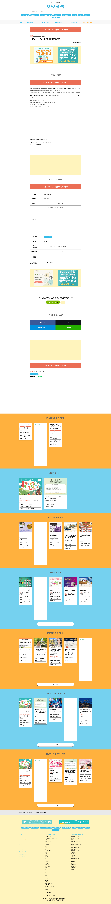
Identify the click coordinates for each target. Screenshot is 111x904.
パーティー (47, 849)
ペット (46, 889)
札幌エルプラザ (57, 15)
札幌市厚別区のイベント (76, 846)
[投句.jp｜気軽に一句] (43, 278)
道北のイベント (74, 866)
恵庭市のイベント (74, 856)
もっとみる (55, 624)
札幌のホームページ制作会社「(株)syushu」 (56, 900)
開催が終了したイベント (24, 847)
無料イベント (48, 839)
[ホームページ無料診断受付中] (43, 55)
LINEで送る (68, 327)
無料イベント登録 (87, 22)
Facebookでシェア (42, 322)
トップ (20, 22)
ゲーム (46, 878)
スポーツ (47, 861)
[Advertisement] (55, 123)
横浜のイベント (54, 899)
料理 (46, 858)
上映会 (46, 880)
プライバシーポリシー (24, 851)
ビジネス (47, 844)
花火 (46, 894)
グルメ (46, 853)
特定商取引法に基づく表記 (24, 854)
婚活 (46, 852)
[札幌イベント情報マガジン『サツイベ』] (55, 6)
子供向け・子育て (48, 841)
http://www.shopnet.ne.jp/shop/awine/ (53, 251)
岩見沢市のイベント (75, 858)
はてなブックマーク (42, 327)
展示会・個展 (48, 860)
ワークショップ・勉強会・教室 (51, 838)
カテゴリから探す (73, 22)
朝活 (46, 888)
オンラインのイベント (61, 899)
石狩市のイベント (74, 861)
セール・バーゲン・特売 (50, 895)
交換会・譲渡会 (48, 892)
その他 (46, 881)
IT (45, 869)
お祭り (46, 874)
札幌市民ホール (56, 17)
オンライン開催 (74, 869)
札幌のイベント (48, 899)
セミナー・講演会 (47, 236)
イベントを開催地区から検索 (76, 834)
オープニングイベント (49, 886)
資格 (46, 867)
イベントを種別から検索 (49, 834)
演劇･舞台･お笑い (48, 877)
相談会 (46, 863)
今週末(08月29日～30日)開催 (46, 15)
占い (46, 855)
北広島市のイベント (75, 860)
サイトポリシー (22, 849)
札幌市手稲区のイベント (76, 844)
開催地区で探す (59, 22)
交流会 (46, 846)
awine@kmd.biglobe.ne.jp (50, 262)
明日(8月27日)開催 (34, 15)
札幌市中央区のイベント (76, 836)
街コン (46, 872)
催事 (46, 870)
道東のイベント (74, 864)
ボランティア (48, 884)
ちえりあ (74, 15)
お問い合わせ (22, 856)
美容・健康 (47, 843)
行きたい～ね (52, 302)
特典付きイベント (32, 22)
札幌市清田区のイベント (76, 847)
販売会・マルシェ (48, 856)
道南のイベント (74, 867)
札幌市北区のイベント (75, 838)
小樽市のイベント (74, 852)
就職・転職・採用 (48, 883)
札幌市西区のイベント (75, 843)
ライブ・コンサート (49, 850)
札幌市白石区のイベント (76, 849)
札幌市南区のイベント (75, 841)
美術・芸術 (47, 864)
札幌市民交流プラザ (66, 15)
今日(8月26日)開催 (25, 15)
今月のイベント (46, 22)
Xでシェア (68, 322)
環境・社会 (47, 866)
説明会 (46, 875)
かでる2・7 (87, 15)
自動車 (46, 891)
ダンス (46, 847)
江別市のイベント (74, 853)
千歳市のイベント (74, 855)
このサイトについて (23, 837)
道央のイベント (74, 863)
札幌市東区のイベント (75, 839)
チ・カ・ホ (80, 15)
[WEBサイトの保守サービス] (68, 55)
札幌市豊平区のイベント (76, 850)
